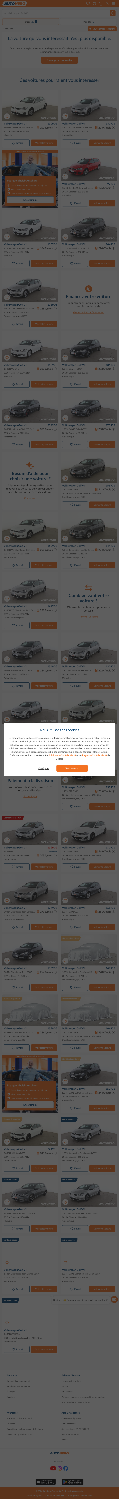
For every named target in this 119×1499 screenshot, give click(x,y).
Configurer (43, 768)
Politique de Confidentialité (62, 755)
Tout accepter (72, 768)
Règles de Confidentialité (94, 755)
